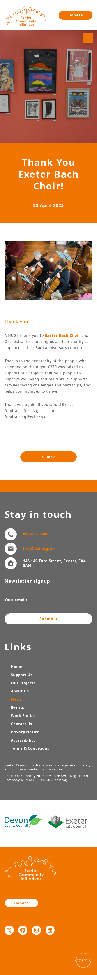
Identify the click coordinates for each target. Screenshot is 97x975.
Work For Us (23, 715)
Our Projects (23, 682)
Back (50, 456)
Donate (75, 15)
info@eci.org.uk (39, 548)
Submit (47, 618)
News (16, 699)
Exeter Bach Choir (62, 335)
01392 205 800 (36, 534)
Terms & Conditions (30, 748)
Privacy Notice (25, 731)
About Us (20, 691)
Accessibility (23, 740)
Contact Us (21, 723)
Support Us (21, 674)
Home (16, 666)
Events (17, 707)
